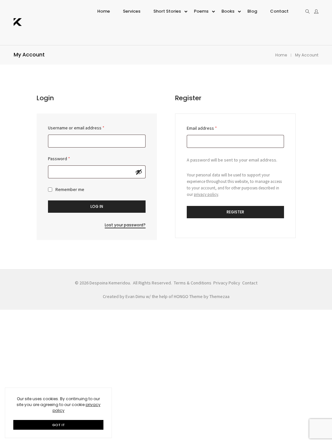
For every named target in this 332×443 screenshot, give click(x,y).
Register (235, 212)
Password (59, 159)
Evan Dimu (135, 296)
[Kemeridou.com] (18, 23)
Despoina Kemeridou (109, 283)
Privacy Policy (226, 283)
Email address (202, 128)
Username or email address (76, 128)
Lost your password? (125, 225)
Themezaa (219, 296)
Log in (96, 206)
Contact (249, 283)
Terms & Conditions (192, 283)
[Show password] (138, 171)
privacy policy (206, 194)
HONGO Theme (188, 296)
